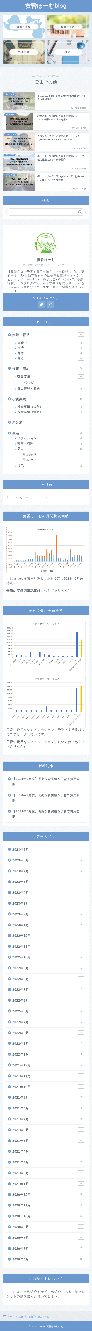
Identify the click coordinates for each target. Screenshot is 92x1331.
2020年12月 (47, 1194)
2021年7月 (47, 1119)
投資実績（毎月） (49, 412)
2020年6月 (47, 1259)
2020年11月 (47, 1205)
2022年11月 (47, 946)
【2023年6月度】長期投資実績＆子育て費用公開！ (46, 814)
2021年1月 (47, 1184)
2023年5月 (47, 881)
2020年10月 (47, 1216)
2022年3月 (47, 1033)
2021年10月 (47, 1087)
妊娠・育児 (47, 335)
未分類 (47, 422)
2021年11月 (47, 1076)
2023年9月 (47, 849)
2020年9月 (47, 1227)
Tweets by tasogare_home (27, 497)
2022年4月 (47, 1022)
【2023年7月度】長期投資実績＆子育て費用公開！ (46, 798)
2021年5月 (47, 1141)
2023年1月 (47, 925)
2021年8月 (47, 1108)
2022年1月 (47, 1054)
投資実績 (47, 399)
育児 (49, 358)
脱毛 (49, 465)
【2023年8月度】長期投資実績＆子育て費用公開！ (46, 781)
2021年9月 (47, 1097)
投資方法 (49, 376)
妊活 (49, 347)
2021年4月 (47, 1151)
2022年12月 (47, 935)
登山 (49, 448)
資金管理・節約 (49, 388)
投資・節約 (47, 368)
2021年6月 (47, 1130)
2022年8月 (47, 979)
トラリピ (28, 382)
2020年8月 (47, 1238)
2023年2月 (47, 914)
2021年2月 (47, 1173)
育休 (49, 353)
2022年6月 (47, 1000)
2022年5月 (47, 1011)
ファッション (49, 438)
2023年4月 (47, 892)
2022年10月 (47, 957)
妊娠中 (49, 342)
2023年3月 (47, 903)
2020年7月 (47, 1248)
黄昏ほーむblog (46, 5)
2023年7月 (47, 871)
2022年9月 (47, 968)
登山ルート (30, 459)
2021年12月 (47, 1065)
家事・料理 (49, 443)
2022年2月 (47, 1043)
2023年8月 (47, 860)
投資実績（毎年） (49, 406)
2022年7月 (47, 989)
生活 (47, 433)
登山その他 (30, 454)
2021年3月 (47, 1162)
